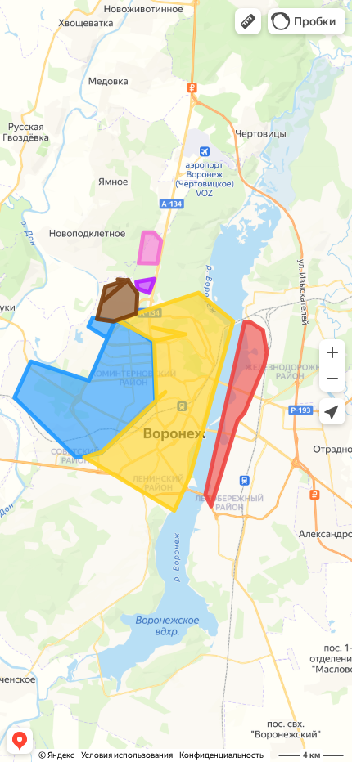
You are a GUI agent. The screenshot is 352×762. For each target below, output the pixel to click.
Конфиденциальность (221, 755)
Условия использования (127, 755)
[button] (248, 21)
